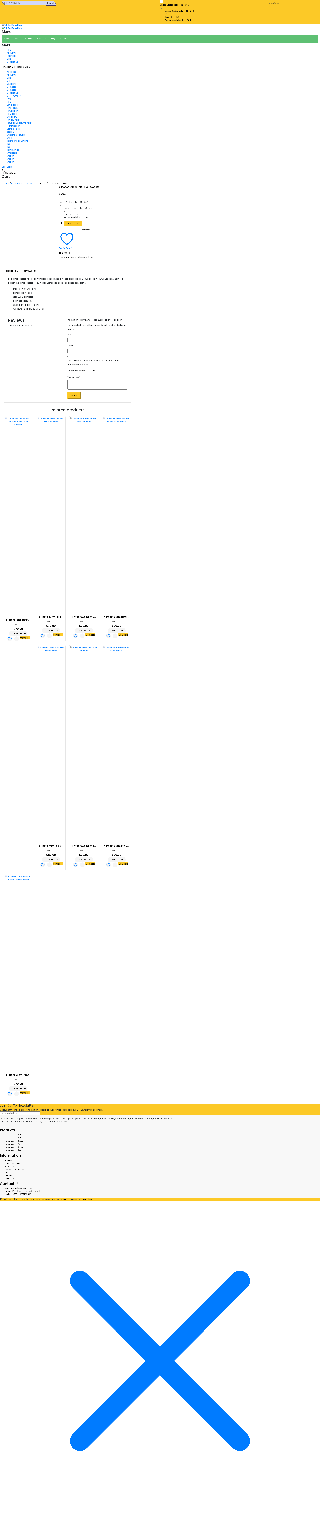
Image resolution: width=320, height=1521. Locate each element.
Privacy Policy (13, 119)
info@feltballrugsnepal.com (18, 1188)
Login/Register (275, 3)
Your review (74, 377)
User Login (7, 166)
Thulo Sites (86, 1199)
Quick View (16, 638)
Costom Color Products (14, 1169)
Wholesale (12, 152)
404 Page (11, 71)
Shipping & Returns (16, 134)
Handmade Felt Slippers (14, 1147)
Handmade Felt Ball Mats (23, 183)
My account (12, 107)
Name (71, 334)
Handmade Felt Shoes (14, 1141)
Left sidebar (12, 104)
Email (71, 345)
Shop (9, 137)
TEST (9, 143)
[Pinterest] (11, 1124)
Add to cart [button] (20, 633)
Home (10, 49)
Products (11, 55)
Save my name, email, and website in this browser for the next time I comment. (95, 362)
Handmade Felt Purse (13, 1144)
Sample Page (13, 128)
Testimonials (13, 149)
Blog (9, 58)
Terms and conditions (17, 140)
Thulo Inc (63, 1199)
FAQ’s (9, 98)
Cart (9, 80)
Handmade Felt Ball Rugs (15, 1135)
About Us (11, 52)
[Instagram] (13, 1124)
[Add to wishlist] (10, 638)
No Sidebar (12, 113)
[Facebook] (5, 1124)
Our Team (12, 116)
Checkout (11, 83)
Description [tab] (12, 271)
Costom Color (14, 95)
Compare (11, 86)
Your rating (74, 370)
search (10, 131)
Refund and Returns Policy (19, 122)
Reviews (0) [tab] (30, 271)
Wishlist (10, 155)
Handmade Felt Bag (13, 1150)
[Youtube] (9, 1124)
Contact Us (12, 61)
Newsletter (12, 110)
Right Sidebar (13, 125)
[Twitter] (7, 1124)
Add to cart (73, 223)
